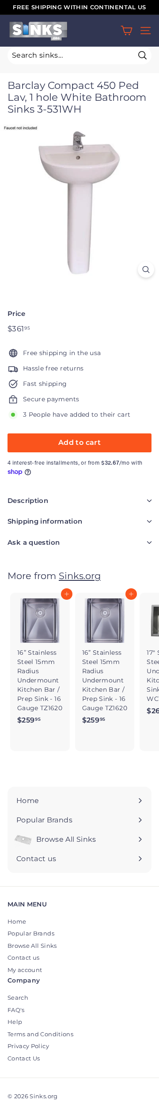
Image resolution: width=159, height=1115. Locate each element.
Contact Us (24, 1058)
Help (15, 1021)
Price (17, 313)
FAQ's (16, 1009)
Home (17, 921)
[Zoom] (146, 269)
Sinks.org (80, 575)
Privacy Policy (28, 1045)
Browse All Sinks (32, 945)
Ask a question (34, 542)
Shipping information (45, 521)
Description (28, 500)
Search (18, 997)
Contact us (24, 957)
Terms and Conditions (40, 1034)
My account (25, 969)
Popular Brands (31, 933)
